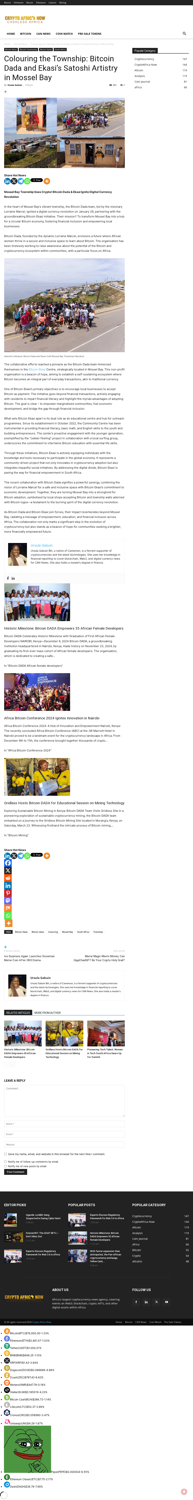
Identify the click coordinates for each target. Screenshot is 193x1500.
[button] (184, 34)
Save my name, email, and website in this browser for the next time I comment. (56, 1154)
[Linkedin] (7, 181)
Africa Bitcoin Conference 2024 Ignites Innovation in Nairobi (51, 718)
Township (98, 931)
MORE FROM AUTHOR (47, 1012)
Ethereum (18, 2)
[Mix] (8, 908)
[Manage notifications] (184, 1492)
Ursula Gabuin (15, 85)
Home (11, 33)
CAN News (43, 33)
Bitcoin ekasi (38, 931)
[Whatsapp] (27, 181)
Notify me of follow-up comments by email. (33, 1161)
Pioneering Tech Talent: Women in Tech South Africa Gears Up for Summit (105, 1053)
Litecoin (52, 2)
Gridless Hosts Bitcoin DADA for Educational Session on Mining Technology (64, 803)
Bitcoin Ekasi (20, 44)
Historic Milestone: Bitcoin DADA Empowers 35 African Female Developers (63, 628)
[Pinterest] (8, 893)
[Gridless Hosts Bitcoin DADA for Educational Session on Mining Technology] (64, 777)
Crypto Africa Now (41, 1322)
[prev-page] (6, 1064)
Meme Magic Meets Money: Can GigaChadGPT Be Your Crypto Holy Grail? (99, 958)
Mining (62, 2)
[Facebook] (8, 578)
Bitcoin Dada (46, 49)
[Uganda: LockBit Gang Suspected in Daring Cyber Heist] (10, 1220)
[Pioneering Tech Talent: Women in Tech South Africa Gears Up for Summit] (106, 1033)
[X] (14, 181)
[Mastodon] (8, 900)
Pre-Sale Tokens (89, 33)
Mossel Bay (67, 931)
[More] (64, 92)
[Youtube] (166, 1302)
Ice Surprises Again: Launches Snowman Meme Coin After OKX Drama (29, 958)
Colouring (53, 931)
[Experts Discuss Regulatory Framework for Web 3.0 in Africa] (13, 1256)
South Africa (60, 49)
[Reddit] (8, 878)
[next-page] (12, 1064)
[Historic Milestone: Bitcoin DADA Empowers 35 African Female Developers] (64, 602)
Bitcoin (7, 2)
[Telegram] (20, 181)
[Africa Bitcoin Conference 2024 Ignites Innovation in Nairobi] (64, 692)
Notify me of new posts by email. (27, 1166)
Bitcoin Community (28, 49)
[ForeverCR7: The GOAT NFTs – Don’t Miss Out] (13, 1236)
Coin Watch (64, 33)
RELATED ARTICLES (18, 1012)
